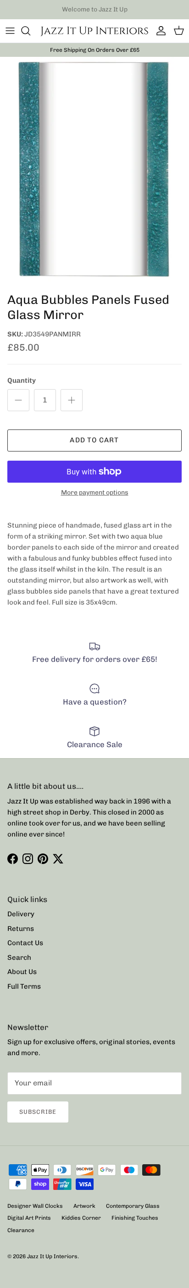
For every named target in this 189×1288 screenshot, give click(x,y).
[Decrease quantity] (18, 400)
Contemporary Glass (133, 1206)
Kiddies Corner (81, 1218)
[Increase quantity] (72, 400)
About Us (22, 972)
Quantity (21, 380)
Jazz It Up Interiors (52, 1256)
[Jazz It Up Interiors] (94, 31)
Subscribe (37, 1111)
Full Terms (24, 986)
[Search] (30, 31)
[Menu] (10, 31)
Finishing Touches (134, 1218)
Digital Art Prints (29, 1218)
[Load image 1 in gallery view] (94, 172)
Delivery (20, 914)
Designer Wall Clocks (35, 1206)
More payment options (94, 492)
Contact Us (25, 943)
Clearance (20, 1230)
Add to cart (94, 440)
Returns (20, 929)
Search (19, 957)
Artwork (84, 1206)
